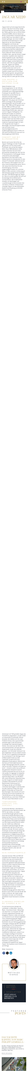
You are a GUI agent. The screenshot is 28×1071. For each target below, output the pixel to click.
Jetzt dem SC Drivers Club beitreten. (10, 996)
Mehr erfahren (7, 1053)
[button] (3, 953)
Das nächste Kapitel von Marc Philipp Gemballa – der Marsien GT (13, 1039)
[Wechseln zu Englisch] (21, 2)
